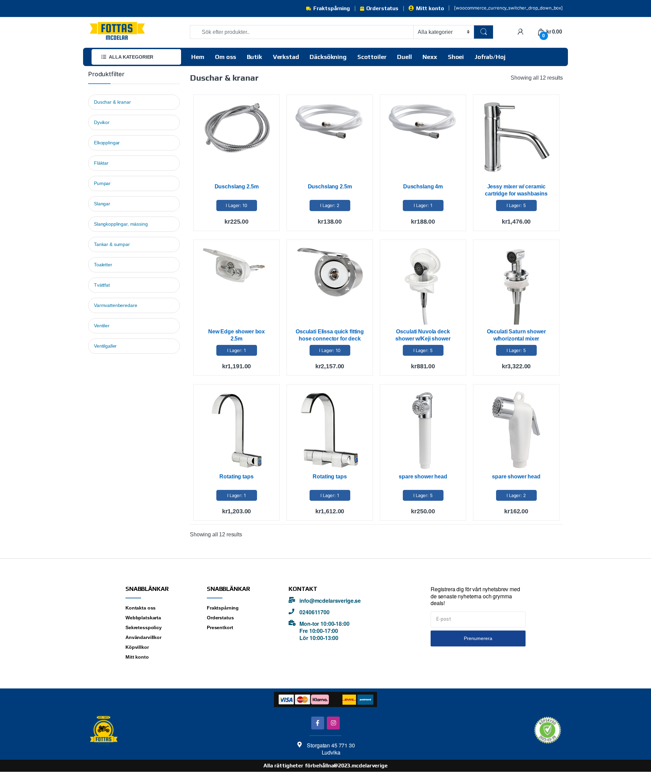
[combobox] (302, 32)
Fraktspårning (331, 8)
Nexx (429, 56)
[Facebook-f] (317, 723)
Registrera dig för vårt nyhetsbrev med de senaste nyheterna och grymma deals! (475, 596)
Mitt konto (430, 8)
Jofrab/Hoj (490, 56)
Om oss (225, 56)
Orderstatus (382, 8)
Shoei (456, 56)
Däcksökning (328, 56)
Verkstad (286, 56)
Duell (404, 56)
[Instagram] (333, 723)
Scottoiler (372, 56)
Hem (197, 56)
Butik (254, 56)
